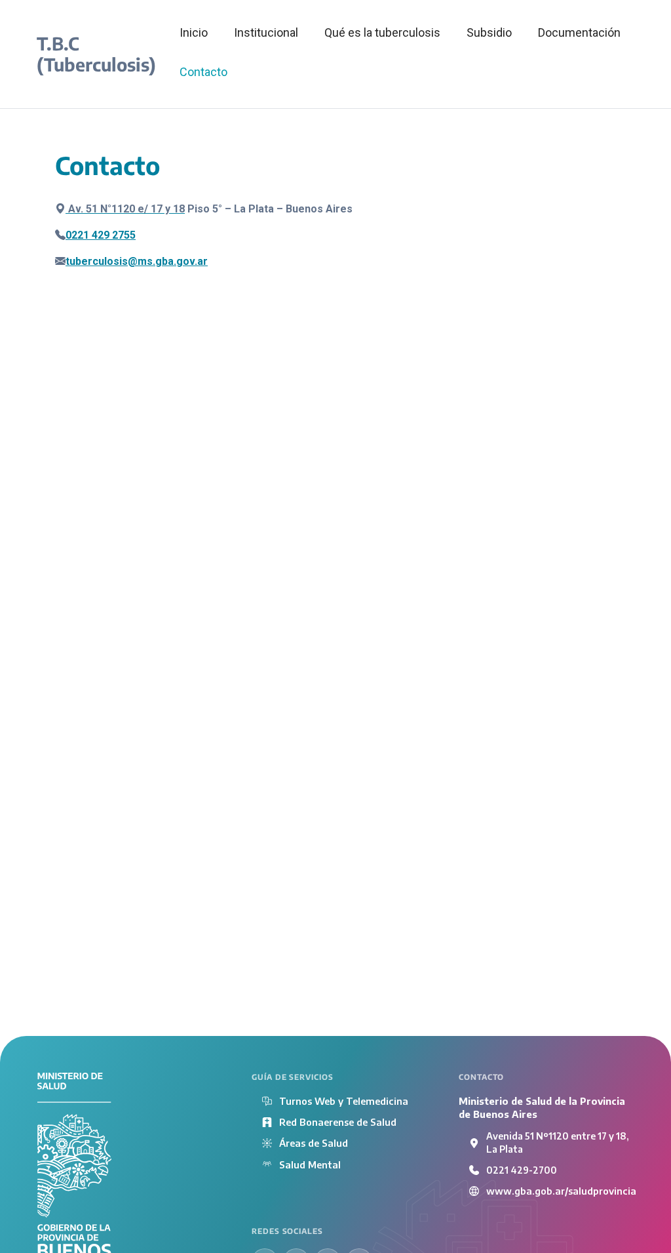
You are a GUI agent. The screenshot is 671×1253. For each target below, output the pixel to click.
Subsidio (489, 32)
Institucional (266, 32)
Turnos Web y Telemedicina (343, 1101)
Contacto (203, 72)
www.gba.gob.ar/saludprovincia (561, 1191)
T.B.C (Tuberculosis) (96, 53)
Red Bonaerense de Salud (337, 1122)
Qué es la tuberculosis (382, 32)
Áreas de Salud (313, 1143)
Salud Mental (310, 1164)
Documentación (579, 32)
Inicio (194, 32)
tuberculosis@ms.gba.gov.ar (137, 261)
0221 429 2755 (101, 235)
